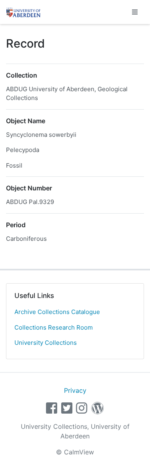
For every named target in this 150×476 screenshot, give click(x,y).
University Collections (45, 342)
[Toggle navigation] (135, 12)
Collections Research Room (53, 327)
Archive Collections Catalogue (57, 312)
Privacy (75, 390)
